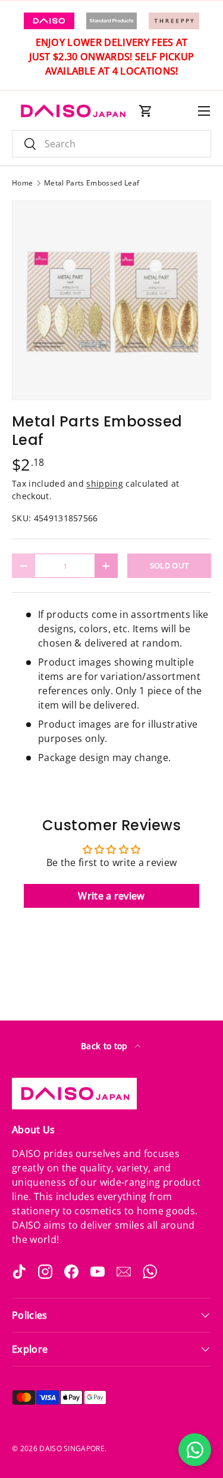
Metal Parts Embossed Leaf (91, 183)
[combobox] (111, 144)
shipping (104, 483)
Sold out (169, 565)
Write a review (111, 895)
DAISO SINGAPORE (72, 1448)
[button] (146, 111)
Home (22, 183)
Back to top (105, 1046)
